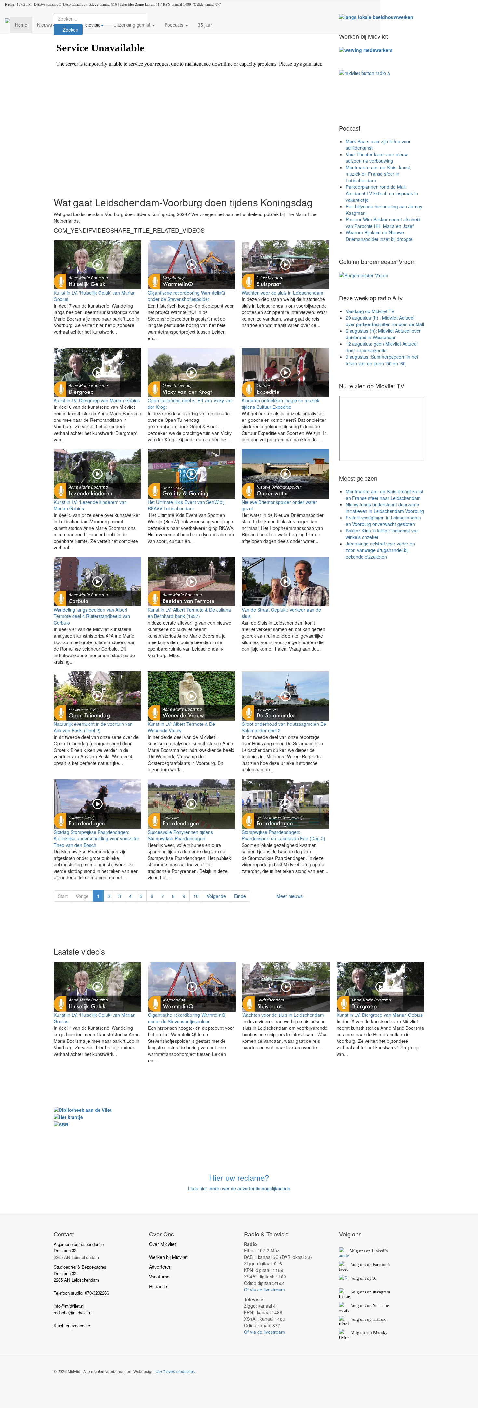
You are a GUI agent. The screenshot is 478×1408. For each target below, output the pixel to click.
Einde (240, 896)
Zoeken (69, 29)
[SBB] (61, 1123)
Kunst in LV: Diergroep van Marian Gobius (97, 400)
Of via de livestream (264, 1289)
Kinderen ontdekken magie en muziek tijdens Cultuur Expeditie (280, 403)
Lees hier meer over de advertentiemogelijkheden (239, 1188)
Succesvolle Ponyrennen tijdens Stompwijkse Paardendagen (180, 835)
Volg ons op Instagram (370, 1292)
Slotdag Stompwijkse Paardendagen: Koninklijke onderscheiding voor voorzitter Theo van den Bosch (96, 838)
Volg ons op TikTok (368, 1319)
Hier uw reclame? (239, 1177)
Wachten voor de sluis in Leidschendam (282, 292)
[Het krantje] (68, 1116)
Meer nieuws (289, 896)
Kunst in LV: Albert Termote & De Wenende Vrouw (181, 727)
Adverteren (160, 1266)
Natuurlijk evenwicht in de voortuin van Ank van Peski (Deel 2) (93, 727)
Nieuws (44, 24)
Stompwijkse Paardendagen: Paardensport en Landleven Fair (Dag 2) (283, 835)
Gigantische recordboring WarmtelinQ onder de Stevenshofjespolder (186, 295)
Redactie (158, 1286)
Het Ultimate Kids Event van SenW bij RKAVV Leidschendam (186, 505)
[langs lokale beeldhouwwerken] (376, 16)
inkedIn (369, 1251)
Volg (355, 1305)
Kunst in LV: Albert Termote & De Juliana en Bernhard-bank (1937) (189, 612)
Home (21, 24)
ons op (366, 1305)
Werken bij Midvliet (168, 1257)
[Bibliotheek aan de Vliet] (83, 1109)
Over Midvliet (162, 1244)
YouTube (381, 1305)
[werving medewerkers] (365, 49)
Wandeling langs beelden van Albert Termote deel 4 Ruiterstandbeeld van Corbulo (92, 616)
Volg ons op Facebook (369, 1264)
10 (196, 896)
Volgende (216, 896)
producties (175, 1371)
